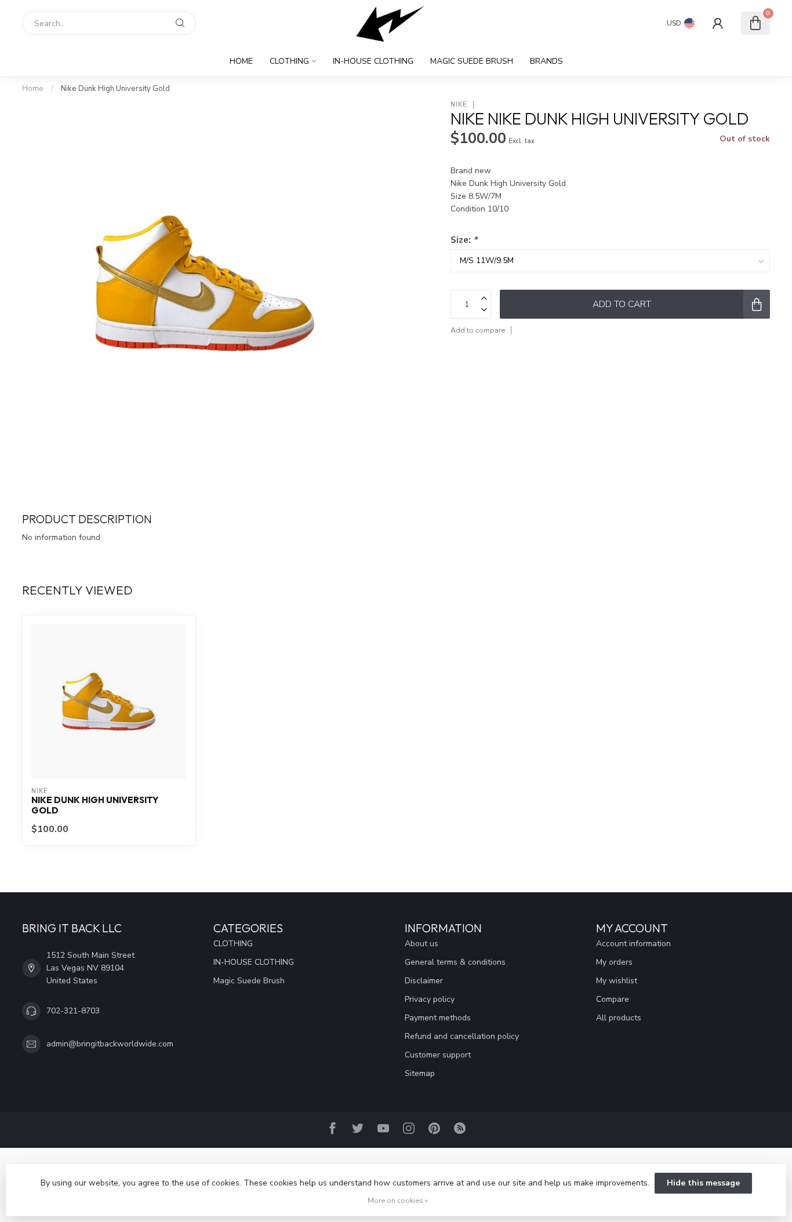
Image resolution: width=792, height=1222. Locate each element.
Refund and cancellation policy (462, 1036)
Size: (464, 240)
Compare (612, 999)
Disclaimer (424, 980)
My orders (614, 962)
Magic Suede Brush (471, 61)
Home (241, 61)
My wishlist (616, 980)
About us (421, 943)
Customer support (438, 1054)
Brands (546, 61)
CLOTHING (289, 61)
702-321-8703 (73, 1010)
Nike (459, 104)
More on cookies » (398, 1200)
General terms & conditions (455, 962)
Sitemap (420, 1073)
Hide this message (703, 1182)
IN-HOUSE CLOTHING (373, 61)
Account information (633, 943)
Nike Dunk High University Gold (115, 88)
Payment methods (438, 1017)
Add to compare (478, 330)
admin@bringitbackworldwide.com (109, 1043)
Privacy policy (430, 999)
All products (618, 1017)
